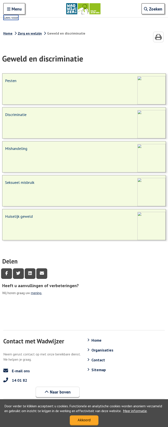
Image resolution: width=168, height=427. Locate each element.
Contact (98, 359)
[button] (58, 392)
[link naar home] (83, 9)
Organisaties (102, 350)
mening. (36, 293)
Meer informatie (135, 411)
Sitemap (98, 369)
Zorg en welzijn (30, 33)
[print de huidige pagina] (158, 37)
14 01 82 (19, 380)
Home (7, 33)
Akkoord (84, 420)
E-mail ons (20, 370)
